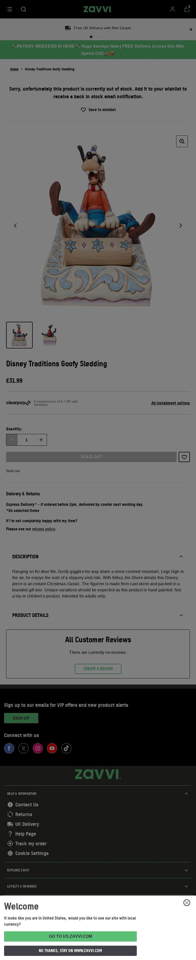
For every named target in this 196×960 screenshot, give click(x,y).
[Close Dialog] (187, 903)
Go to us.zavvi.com (70, 936)
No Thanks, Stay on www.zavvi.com (70, 950)
